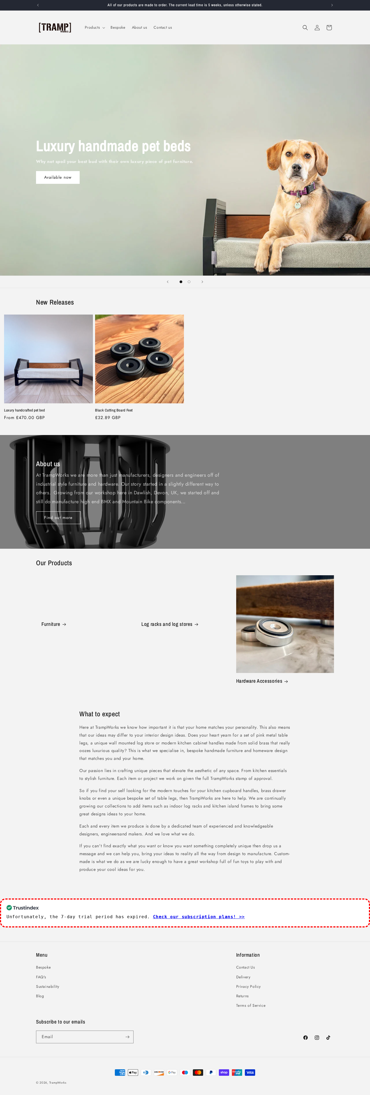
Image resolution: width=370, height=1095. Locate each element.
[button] (95, 27)
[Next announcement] (332, 5)
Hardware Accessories (259, 681)
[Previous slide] (168, 282)
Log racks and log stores (167, 624)
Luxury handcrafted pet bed (24, 410)
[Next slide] (202, 282)
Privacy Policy (248, 986)
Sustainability (47, 986)
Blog (40, 996)
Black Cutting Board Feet (114, 410)
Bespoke (43, 967)
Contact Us (245, 967)
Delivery (243, 977)
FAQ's (41, 977)
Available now (58, 177)
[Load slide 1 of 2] (181, 282)
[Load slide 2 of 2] (189, 282)
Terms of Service (251, 1005)
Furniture (50, 624)
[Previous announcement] (38, 5)
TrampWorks (57, 1082)
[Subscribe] (127, 1037)
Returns (242, 996)
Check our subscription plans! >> (199, 916)
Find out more (58, 518)
